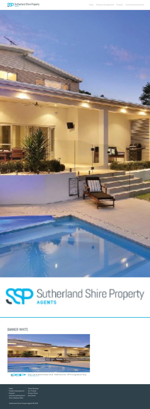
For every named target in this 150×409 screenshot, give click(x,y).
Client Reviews (33, 388)
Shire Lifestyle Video (16, 398)
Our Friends (32, 391)
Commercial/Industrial (135, 4)
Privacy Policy (33, 393)
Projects (119, 4)
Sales (91, 4)
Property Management (105, 4)
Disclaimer (32, 396)
